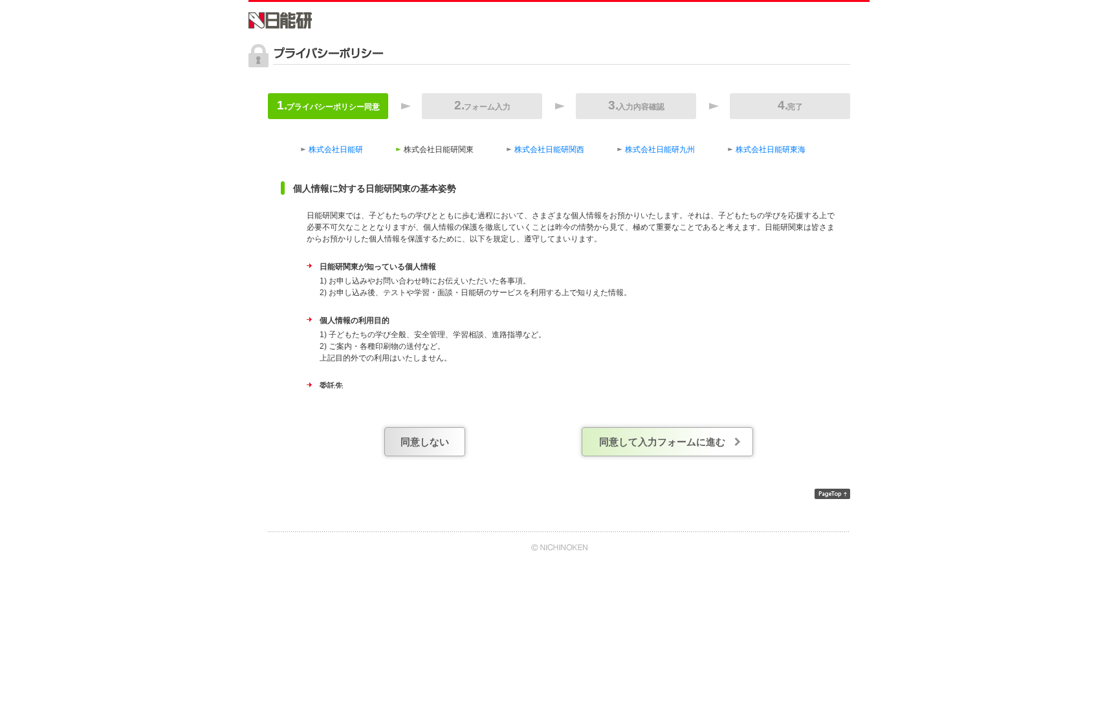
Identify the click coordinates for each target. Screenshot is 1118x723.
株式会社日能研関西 (549, 149)
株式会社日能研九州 (660, 149)
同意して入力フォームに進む (662, 441)
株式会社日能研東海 (771, 149)
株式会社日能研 (336, 149)
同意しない (424, 441)
